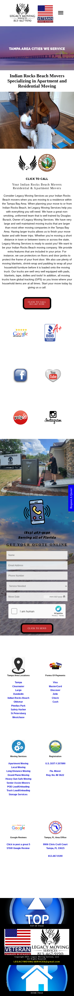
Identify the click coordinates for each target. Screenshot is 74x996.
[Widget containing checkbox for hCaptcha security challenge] (37, 611)
